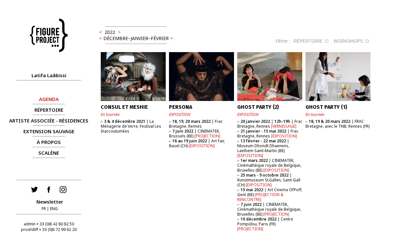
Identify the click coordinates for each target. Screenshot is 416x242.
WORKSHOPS (348, 41)
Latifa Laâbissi (49, 75)
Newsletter (49, 201)
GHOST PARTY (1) (326, 107)
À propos (49, 142)
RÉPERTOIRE (48, 110)
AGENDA (49, 99)
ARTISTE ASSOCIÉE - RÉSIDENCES (48, 120)
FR (44, 208)
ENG (54, 208)
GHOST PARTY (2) (258, 107)
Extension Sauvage (48, 131)
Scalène (48, 152)
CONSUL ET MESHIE (124, 107)
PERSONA (180, 107)
